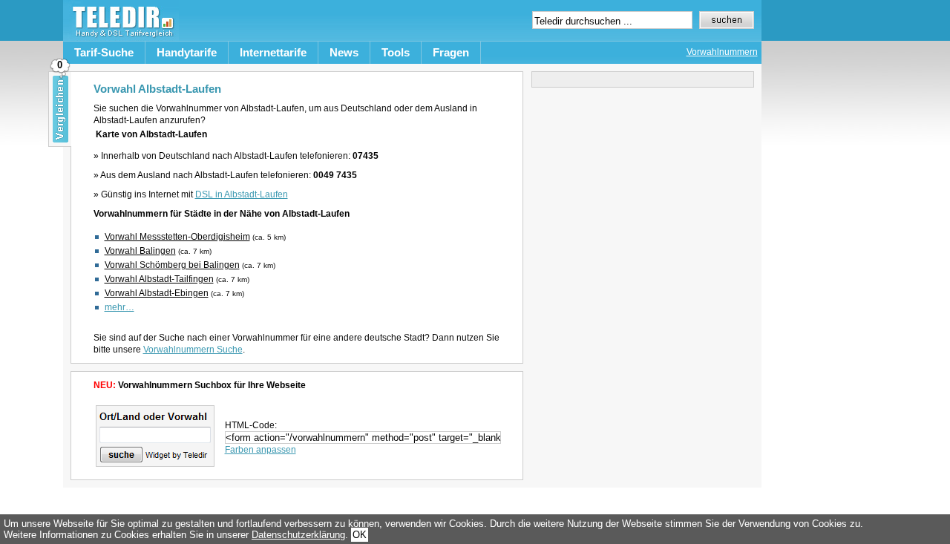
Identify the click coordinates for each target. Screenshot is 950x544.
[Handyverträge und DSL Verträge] (121, 37)
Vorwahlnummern (722, 52)
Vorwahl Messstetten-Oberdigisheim (177, 237)
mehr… (119, 307)
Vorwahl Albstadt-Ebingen (157, 293)
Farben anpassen (260, 450)
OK (360, 534)
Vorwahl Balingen (140, 251)
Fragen (451, 52)
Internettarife (273, 52)
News (344, 52)
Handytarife (187, 52)
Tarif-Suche (104, 52)
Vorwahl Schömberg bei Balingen (172, 265)
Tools (395, 52)
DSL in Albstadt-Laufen (241, 194)
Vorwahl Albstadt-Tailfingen (159, 279)
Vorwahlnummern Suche (193, 349)
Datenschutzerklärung (298, 534)
